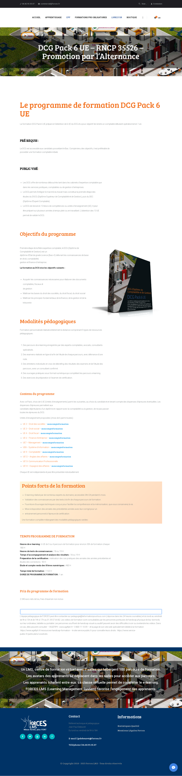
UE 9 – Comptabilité (31, 452)
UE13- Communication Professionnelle (40, 461)
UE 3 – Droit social (31, 429)
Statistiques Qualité (128, 725)
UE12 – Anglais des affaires (35, 457)
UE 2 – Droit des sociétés (34, 424)
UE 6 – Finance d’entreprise (35, 438)
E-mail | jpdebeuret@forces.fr (85, 738)
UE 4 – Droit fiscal (31, 433)
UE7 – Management (31, 442)
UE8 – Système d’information (36, 447)
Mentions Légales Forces (131, 730)
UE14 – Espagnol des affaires (36, 466)
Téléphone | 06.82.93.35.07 (82, 744)
